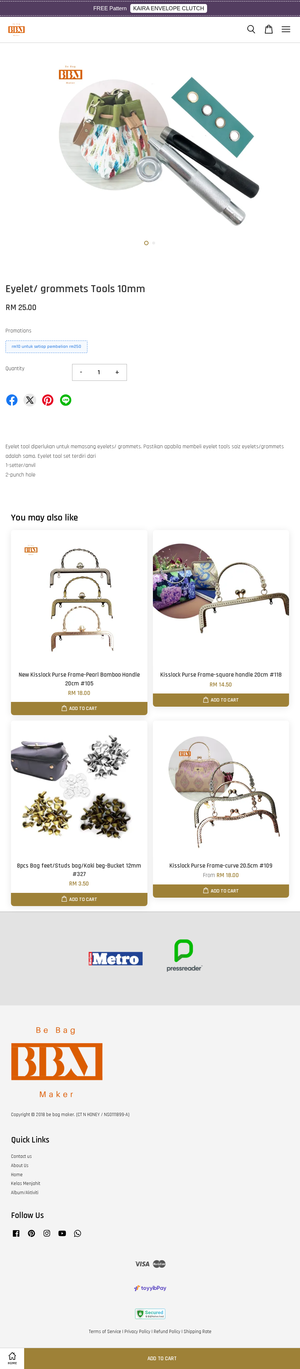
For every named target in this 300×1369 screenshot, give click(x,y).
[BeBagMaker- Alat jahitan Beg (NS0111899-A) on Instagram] (47, 1237)
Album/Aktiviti (24, 1193)
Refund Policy (167, 1332)
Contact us (21, 1156)
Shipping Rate (197, 1332)
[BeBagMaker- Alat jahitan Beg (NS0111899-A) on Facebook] (16, 1237)
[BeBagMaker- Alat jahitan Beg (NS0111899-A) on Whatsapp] (77, 1237)
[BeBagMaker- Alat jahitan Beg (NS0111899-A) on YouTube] (62, 1237)
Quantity (15, 368)
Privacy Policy (137, 1332)
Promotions (18, 330)
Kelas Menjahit (25, 1183)
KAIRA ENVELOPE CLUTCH (168, 8)
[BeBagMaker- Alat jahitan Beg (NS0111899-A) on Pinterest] (31, 1237)
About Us (20, 1166)
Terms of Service (105, 1332)
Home (17, 1175)
